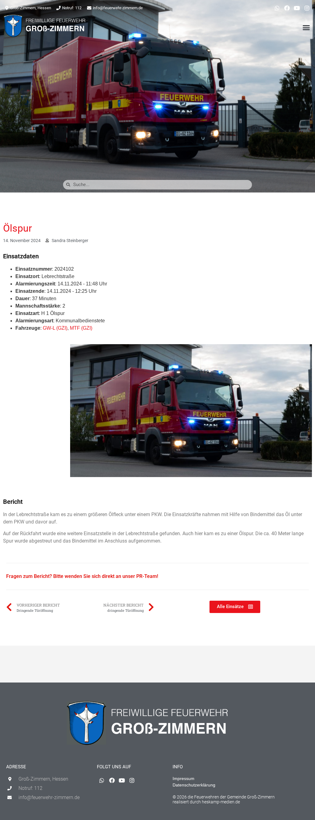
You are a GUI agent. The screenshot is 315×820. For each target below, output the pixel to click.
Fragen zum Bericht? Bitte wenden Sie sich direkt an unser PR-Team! (82, 576)
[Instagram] (307, 8)
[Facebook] (287, 8)
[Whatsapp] (277, 8)
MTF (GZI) (81, 328)
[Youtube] (297, 8)
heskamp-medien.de (221, 801)
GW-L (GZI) (55, 328)
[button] (306, 27)
